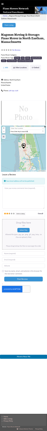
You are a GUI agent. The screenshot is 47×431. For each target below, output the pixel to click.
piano (3, 60)
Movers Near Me (23, 356)
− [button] (3, 131)
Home (5, 16)
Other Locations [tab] (21, 67)
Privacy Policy (8, 421)
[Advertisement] (23, 325)
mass (27, 58)
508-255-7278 (13, 91)
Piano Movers (22, 55)
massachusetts (36, 58)
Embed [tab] (36, 67)
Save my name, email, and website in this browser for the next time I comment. (23, 272)
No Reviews (16, 50)
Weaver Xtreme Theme (26, 429)
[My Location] (27, 131)
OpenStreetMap (33, 171)
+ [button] (3, 128)
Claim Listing (8, 25)
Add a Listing (7, 419)
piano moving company (25, 60)
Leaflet (19, 171)
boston (17, 58)
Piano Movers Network (16, 8)
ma (23, 58)
